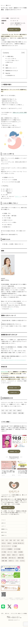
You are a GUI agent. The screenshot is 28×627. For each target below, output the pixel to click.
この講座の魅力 (9, 56)
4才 (22, 540)
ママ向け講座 (17, 549)
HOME (2, 613)
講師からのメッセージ (11, 68)
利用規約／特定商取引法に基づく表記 (14, 617)
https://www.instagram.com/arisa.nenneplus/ (13, 360)
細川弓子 (22, 554)
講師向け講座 (21, 557)
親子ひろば (9, 5)
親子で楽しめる (12, 557)
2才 (14, 540)
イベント (3, 520)
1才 (7, 540)
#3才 (14, 410)
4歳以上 (9, 543)
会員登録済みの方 (11, 75)
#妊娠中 (9, 413)
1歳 (11, 540)
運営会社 (8, 616)
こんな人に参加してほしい (13, 60)
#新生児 (14, 413)
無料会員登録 (4, 371)
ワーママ (10, 552)
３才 (17, 560)
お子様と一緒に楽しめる (19, 543)
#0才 (3, 410)
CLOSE (23, 52)
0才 (3, 540)
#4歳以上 (19, 410)
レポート (3, 526)
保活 (15, 552)
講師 (7, 65)
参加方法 (8, 73)
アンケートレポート (6, 546)
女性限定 (21, 552)
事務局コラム (4, 529)
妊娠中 (3, 554)
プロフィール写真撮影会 (7, 549)
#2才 (11, 410)
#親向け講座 (20, 413)
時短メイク (15, 554)
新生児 (9, 554)
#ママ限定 (4, 413)
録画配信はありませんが (12, 70)
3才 (18, 540)
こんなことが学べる (11, 58)
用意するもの (10, 62)
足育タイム (18, 196)
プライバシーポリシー (16, 616)
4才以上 (4, 543)
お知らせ (3, 523)
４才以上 (22, 560)
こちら (10, 308)
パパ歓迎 (15, 546)
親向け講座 (4, 557)
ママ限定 (4, 552)
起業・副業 (4, 560)
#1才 (7, 410)
